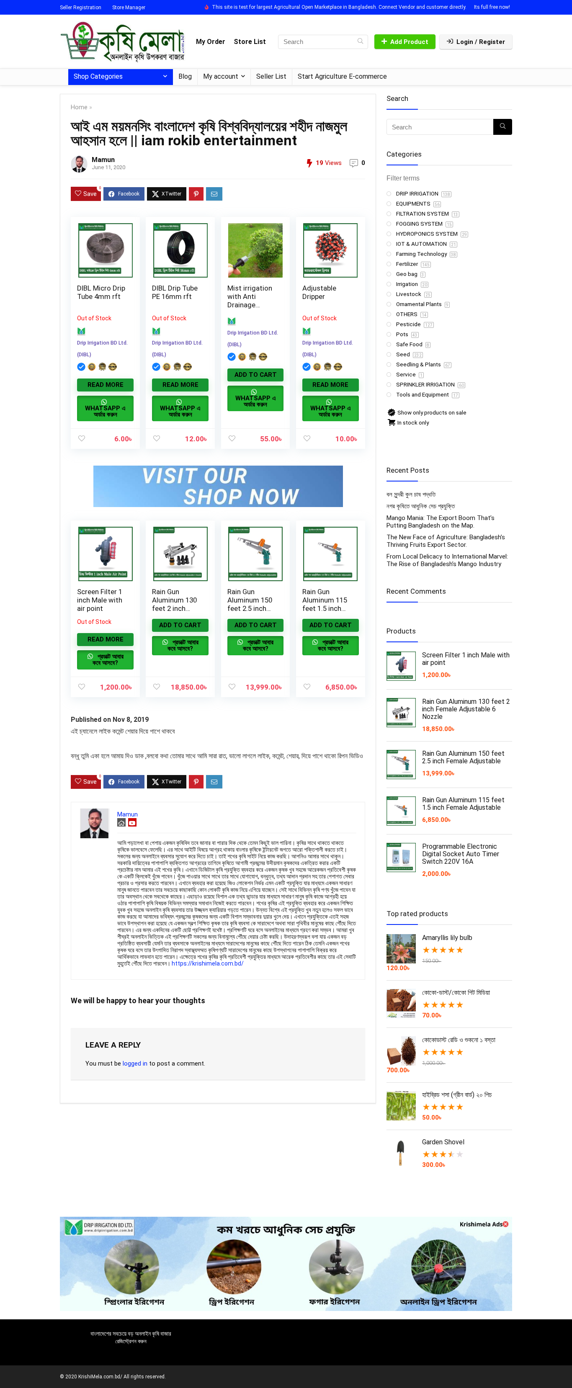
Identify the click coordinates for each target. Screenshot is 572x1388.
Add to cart (255, 375)
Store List (250, 42)
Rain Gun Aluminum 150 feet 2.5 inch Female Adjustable (249, 608)
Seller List (271, 76)
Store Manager (128, 7)
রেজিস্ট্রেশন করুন (131, 1341)
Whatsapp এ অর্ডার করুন (105, 411)
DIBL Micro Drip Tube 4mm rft (101, 292)
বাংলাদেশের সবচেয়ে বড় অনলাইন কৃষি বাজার (130, 1333)
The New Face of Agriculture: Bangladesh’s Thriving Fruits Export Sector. (445, 541)
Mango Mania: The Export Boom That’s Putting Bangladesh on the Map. (440, 521)
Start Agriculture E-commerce (342, 76)
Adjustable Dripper (319, 292)
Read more (106, 385)
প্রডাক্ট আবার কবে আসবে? (108, 660)
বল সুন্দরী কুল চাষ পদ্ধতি (410, 494)
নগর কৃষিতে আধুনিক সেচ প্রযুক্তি (420, 506)
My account (220, 76)
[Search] (360, 42)
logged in (135, 1063)
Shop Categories (98, 76)
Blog (185, 76)
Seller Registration (80, 7)
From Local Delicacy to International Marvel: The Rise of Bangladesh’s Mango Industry (447, 560)
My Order (210, 42)
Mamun (103, 160)
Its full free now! (492, 7)
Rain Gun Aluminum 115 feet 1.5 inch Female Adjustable (324, 608)
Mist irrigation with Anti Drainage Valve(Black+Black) (250, 305)
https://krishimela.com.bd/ (208, 963)
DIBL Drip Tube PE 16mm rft (175, 292)
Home (79, 107)
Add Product (409, 42)
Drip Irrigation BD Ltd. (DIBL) (102, 349)
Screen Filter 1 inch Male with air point (99, 600)
